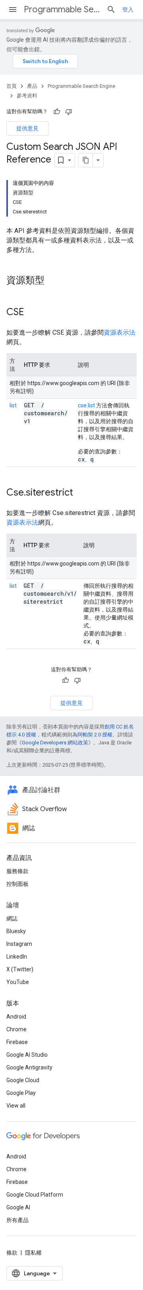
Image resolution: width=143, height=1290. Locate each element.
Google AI (18, 1207)
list (13, 405)
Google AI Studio (27, 1055)
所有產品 (17, 1220)
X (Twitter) (19, 969)
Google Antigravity (29, 1067)
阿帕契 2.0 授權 (94, 735)
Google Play (21, 1093)
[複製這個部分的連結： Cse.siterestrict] (83, 493)
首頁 (11, 86)
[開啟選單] (13, 9)
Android (16, 1016)
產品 (32, 86)
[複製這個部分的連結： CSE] (34, 313)
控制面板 (17, 884)
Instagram (19, 944)
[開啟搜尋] (111, 9)
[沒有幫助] (69, 112)
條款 (11, 1252)
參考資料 (27, 96)
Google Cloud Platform (34, 1194)
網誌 (11, 918)
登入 (127, 9)
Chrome (16, 1029)
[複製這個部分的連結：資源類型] (52, 281)
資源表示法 (119, 332)
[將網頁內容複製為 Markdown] (86, 160)
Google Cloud (22, 1080)
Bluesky (16, 931)
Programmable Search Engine (62, 9)
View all (15, 1105)
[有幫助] (57, 112)
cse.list (86, 405)
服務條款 (17, 871)
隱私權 (33, 1252)
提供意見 (27, 128)
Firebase (17, 1042)
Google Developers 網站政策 (55, 743)
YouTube (17, 982)
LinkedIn (16, 956)
